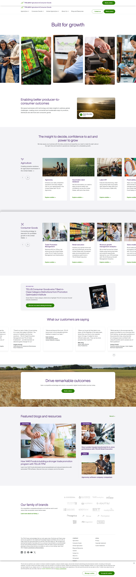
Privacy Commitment (60, 568)
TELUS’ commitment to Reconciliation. (34, 548)
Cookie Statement (46, 568)
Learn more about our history (29, 513)
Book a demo (109, 11)
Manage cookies (89, 573)
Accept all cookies (106, 573)
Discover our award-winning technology (40, 305)
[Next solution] (28, 177)
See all (112, 416)
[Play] (114, 354)
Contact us (98, 11)
